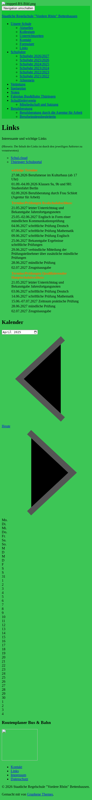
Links (24, 48)
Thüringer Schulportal (26, 162)
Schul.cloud (19, 158)
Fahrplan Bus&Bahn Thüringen (33, 96)
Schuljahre (18, 52)
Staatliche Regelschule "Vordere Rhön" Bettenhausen (39, 16)
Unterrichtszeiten (32, 36)
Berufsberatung (21, 108)
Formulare (27, 44)
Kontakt (25, 40)
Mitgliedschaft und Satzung (39, 104)
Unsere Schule (21, 24)
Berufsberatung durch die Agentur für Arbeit (51, 112)
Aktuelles (26, 28)
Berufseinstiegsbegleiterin (38, 116)
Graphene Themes (40, 794)
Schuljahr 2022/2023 (34, 72)
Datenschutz (19, 779)
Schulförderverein (23, 100)
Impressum (18, 775)
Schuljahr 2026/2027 (34, 56)
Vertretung (18, 84)
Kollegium (27, 32)
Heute (6, 426)
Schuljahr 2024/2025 (34, 64)
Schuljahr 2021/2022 (34, 76)
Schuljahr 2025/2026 (34, 60)
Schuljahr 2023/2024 (34, 68)
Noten (15, 92)
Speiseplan (18, 88)
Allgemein (27, 80)
